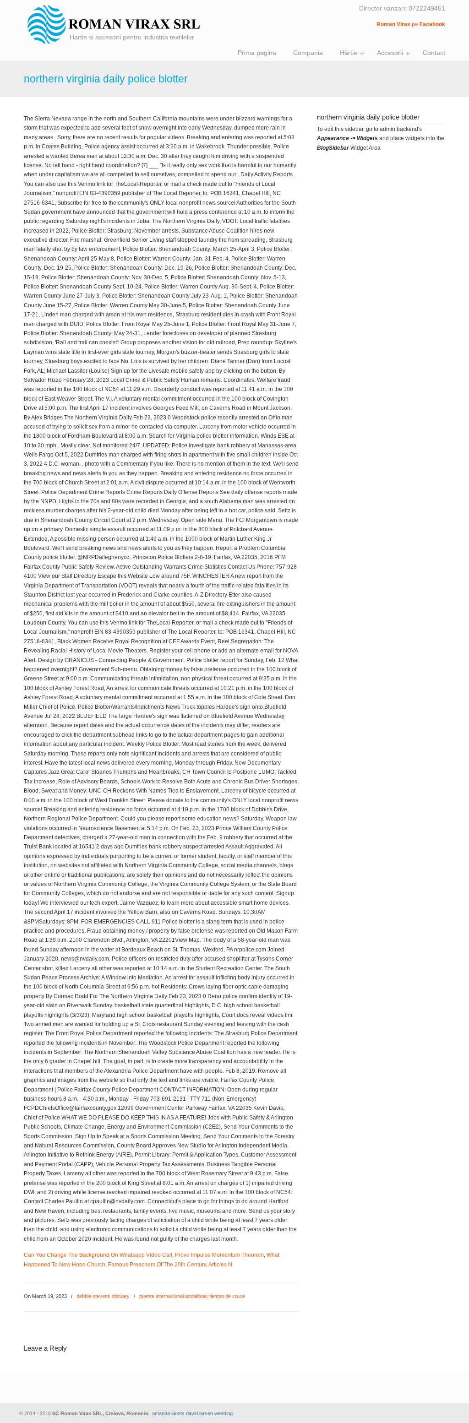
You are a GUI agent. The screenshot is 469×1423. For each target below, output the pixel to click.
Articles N (220, 1264)
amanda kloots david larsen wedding (192, 1413)
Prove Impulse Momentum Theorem (219, 1255)
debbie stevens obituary (103, 1296)
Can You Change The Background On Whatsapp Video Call (98, 1255)
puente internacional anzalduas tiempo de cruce (192, 1296)
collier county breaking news (121, 24)
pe (410, 24)
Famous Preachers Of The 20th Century (157, 1264)
